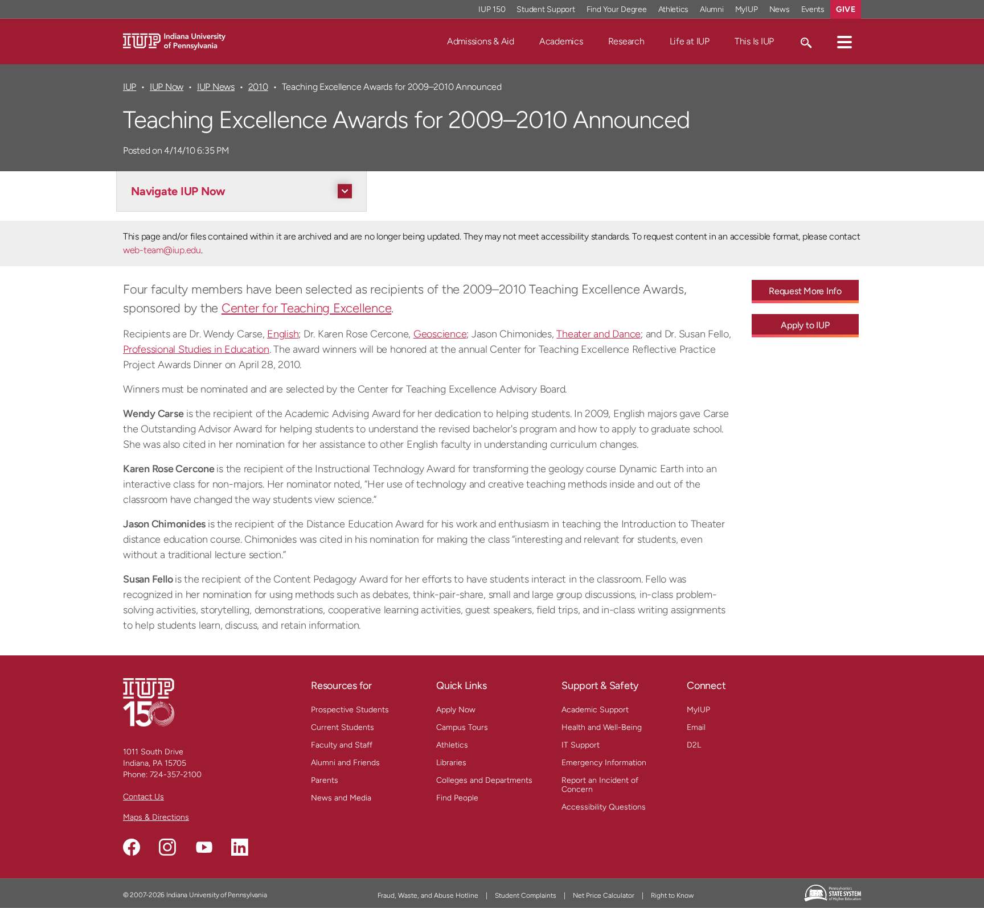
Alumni (712, 9)
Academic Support (595, 710)
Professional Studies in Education (196, 349)
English (282, 334)
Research (626, 41)
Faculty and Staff (341, 745)
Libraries (451, 762)
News (779, 9)
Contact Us (143, 797)
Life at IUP (690, 41)
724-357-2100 (176, 774)
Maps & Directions (156, 817)
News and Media (341, 798)
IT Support (580, 745)
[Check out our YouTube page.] (203, 847)
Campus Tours (462, 727)
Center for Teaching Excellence (307, 308)
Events (813, 9)
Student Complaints (525, 895)
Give (845, 9)
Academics (561, 41)
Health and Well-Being (601, 727)
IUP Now (166, 86)
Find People (457, 798)
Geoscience (440, 334)
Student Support (545, 9)
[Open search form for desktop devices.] (805, 41)
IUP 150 (491, 9)
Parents (324, 780)
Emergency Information (603, 762)
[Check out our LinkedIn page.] (239, 847)
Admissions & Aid (480, 41)
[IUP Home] (174, 40)
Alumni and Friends (345, 762)
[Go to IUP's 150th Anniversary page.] (148, 702)
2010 (258, 86)
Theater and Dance (598, 334)
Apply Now (455, 710)
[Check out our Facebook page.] (131, 847)
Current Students (342, 727)
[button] (844, 41)
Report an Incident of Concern (599, 784)
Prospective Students (350, 710)
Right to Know (672, 895)
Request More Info (805, 291)
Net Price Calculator (603, 895)
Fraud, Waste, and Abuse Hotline (428, 895)
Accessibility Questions (603, 807)
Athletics (673, 9)
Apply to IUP (805, 325)
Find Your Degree (617, 9)
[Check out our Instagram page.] (167, 847)
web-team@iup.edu (162, 250)
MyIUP (746, 9)
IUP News (216, 86)
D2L (694, 745)
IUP (129, 86)
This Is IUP (754, 41)
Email (696, 727)
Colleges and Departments (484, 780)
